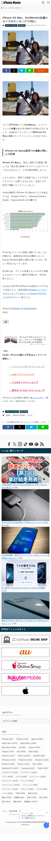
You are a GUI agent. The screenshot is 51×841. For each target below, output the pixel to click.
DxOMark (15, 308)
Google (8, 752)
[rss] (42, 444)
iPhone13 (25, 760)
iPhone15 (8, 764)
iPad (33, 752)
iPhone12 (9, 760)
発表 (17, 802)
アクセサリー (10, 772)
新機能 (19, 797)
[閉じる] (47, 813)
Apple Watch (28, 743)
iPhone (24, 756)
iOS (21, 752)
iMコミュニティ (37, 398)
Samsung (28, 768)
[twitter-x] (14, 444)
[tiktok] (25, 444)
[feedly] (36, 444)
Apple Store (9, 743)
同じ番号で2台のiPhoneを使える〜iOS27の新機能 (23, 588)
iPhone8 (39, 756)
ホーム (4, 811)
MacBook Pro (10, 768)
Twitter (43, 768)
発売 (6, 802)
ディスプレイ (10, 789)
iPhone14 (42, 760)
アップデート (29, 772)
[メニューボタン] (48, 2)
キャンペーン (38, 777)
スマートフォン (11, 785)
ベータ (7, 793)
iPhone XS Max (11, 25)
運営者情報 (13, 811)
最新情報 (22, 25)
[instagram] (20, 444)
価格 (32, 793)
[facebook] (9, 444)
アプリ (7, 777)
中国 (20, 793)
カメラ (29, 415)
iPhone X (24, 764)
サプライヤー (10, 781)
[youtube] (31, 444)
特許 (43, 797)
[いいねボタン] (5, 322)
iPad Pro (8, 756)
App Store (9, 747)
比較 (31, 797)
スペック (27, 781)
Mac (37, 764)
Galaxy (34, 747)
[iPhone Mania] (11, 2)
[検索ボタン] (43, 2)
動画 (6, 797)
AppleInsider (30, 308)
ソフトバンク (30, 785)
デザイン (27, 789)
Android (22, 739)
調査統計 (30, 802)
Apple (8, 415)
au (22, 747)
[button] (6, 70)
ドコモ (41, 789)
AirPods (7, 739)
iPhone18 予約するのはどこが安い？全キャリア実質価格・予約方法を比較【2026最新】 (32, 339)
